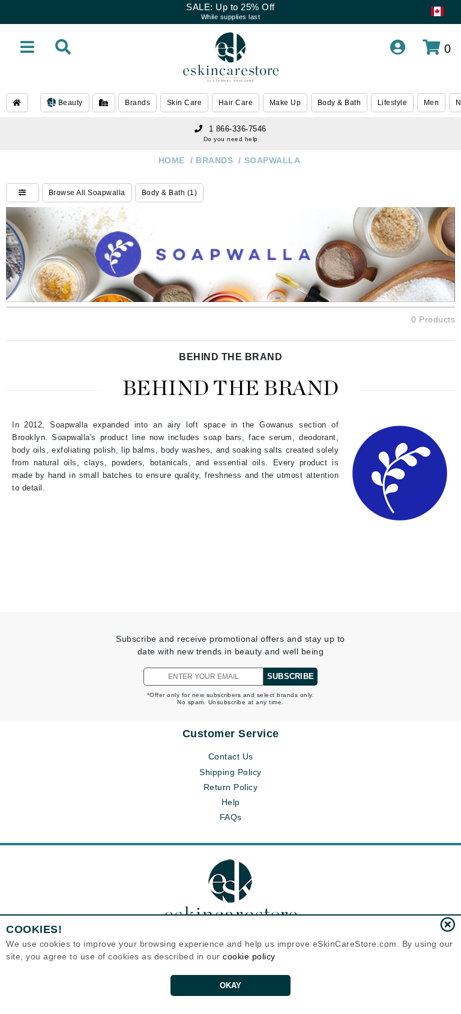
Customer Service (230, 734)
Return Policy (230, 787)
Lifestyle (393, 102)
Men (431, 102)
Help (230, 802)
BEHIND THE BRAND (230, 357)
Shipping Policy (230, 772)
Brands (137, 102)
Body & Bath (339, 102)
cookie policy (249, 956)
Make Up (285, 102)
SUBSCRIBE (290, 676)
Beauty (69, 102)
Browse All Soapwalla (87, 193)
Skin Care (184, 102)
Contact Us (230, 756)
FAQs (231, 817)
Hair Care (235, 102)
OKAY (231, 985)
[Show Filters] (22, 192)
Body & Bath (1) (169, 193)
